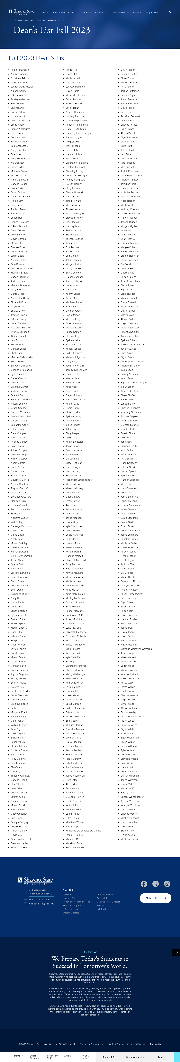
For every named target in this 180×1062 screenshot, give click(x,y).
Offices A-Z (68, 894)
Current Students (34, 1057)
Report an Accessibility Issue (76, 901)
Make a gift (151, 898)
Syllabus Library (104, 909)
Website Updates (71, 912)
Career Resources (120, 12)
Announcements (105, 894)
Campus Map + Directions (109, 901)
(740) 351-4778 (47, 903)
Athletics (137, 12)
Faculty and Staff (52, 1057)
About (45, 12)
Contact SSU (69, 898)
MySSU (100, 905)
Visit (134, 1057)
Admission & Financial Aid (64, 12)
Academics (86, 12)
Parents (16, 1055)
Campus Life (101, 12)
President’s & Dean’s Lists (35, 21)
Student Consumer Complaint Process (126, 1044)
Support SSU (151, 12)
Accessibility (102, 898)
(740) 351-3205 (42, 899)
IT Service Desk (70, 909)
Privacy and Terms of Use (91, 1044)
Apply (160, 1057)
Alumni (67, 1055)
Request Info (109, 1057)
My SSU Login (85, 1057)
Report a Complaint (72, 905)
